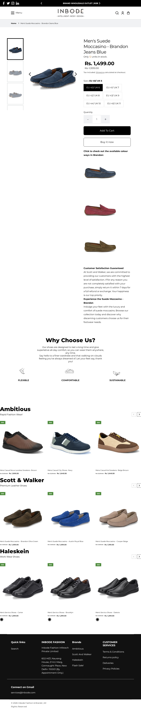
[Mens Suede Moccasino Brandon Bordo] (100, 228)
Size (93, 80)
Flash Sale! (78, 665)
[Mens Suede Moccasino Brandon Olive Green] (100, 264)
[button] (117, 13)
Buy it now (107, 142)
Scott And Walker (81, 654)
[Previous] (42, 3)
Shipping (100, 72)
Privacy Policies (111, 668)
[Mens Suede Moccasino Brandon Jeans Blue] (100, 191)
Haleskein (77, 660)
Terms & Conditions (113, 651)
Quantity (88, 112)
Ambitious (78, 648)
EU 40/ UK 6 (93, 87)
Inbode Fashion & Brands (30, 703)
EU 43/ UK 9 (112, 95)
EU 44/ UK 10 (93, 103)
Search (15, 648)
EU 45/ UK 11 (114, 103)
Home (13, 23)
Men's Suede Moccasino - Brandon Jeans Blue (39, 23)
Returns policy (111, 657)
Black (1, 619)
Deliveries (108, 663)
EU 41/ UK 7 (112, 87)
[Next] (99, 3)
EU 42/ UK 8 (93, 95)
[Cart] (128, 13)
